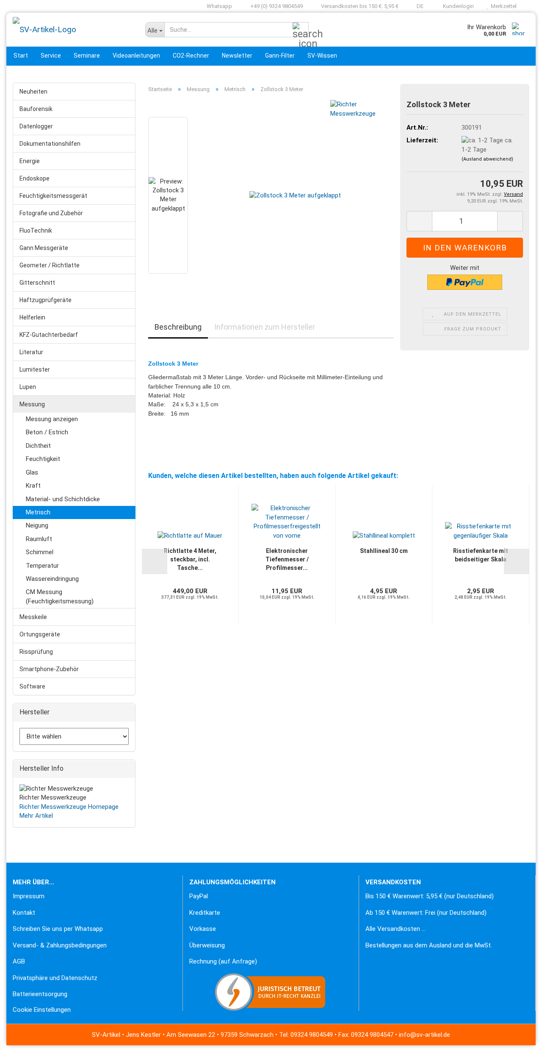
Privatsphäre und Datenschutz (55, 978)
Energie (29, 161)
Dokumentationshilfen (49, 143)
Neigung (37, 525)
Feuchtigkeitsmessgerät (53, 195)
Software (32, 686)
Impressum (28, 896)
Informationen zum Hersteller (264, 326)
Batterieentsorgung (40, 994)
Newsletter (237, 55)
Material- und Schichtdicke (63, 499)
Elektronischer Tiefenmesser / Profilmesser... (287, 559)
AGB (19, 961)
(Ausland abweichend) (487, 159)
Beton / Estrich (47, 432)
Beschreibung (178, 326)
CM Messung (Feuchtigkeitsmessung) (60, 596)
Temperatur (42, 565)
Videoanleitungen (136, 55)
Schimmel (39, 552)
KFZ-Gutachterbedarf (48, 334)
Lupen (27, 386)
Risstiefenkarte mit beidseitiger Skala (480, 555)
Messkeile (33, 617)
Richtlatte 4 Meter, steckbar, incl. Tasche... (190, 559)
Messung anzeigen (52, 419)
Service (51, 55)
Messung (32, 404)
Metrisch (38, 512)
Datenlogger (36, 126)
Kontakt (24, 912)
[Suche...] (301, 30)
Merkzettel (502, 6)
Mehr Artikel (36, 815)
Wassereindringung (52, 579)
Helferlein (32, 317)
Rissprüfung (36, 651)
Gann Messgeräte (43, 247)
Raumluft (39, 539)
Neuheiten (33, 91)
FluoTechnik (35, 230)
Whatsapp (218, 6)
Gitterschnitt (37, 282)
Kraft (33, 485)
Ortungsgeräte (39, 634)
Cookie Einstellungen (42, 1010)
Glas (32, 472)
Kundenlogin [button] (457, 6)
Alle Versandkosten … (395, 929)
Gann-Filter (280, 55)
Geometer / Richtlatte (49, 265)
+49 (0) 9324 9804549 (276, 6)
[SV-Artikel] (73, 30)
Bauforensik (36, 109)
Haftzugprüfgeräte (45, 300)
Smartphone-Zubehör (49, 669)
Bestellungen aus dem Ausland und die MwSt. (428, 945)
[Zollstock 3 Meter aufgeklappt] (295, 195)
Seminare (87, 55)
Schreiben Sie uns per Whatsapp (58, 929)
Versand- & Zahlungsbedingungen (60, 945)
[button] (417, 6)
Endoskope (34, 178)
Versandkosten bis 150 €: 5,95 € (359, 6)
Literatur (31, 352)
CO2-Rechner (191, 55)
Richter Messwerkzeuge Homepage (69, 807)
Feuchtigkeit (43, 459)
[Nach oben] (23, 1045)
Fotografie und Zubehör (51, 213)
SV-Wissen (322, 55)
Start (21, 55)
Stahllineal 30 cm (384, 550)
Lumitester (34, 369)
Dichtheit (38, 446)
